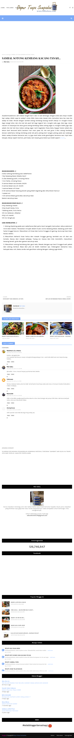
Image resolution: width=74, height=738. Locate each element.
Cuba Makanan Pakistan (10, 711)
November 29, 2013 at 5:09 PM (14, 395)
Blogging (4, 735)
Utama (52, 735)
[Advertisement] (37, 37)
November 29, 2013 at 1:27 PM (14, 381)
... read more (50, 650)
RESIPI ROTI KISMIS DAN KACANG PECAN (18, 655)
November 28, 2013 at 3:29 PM (14, 368)
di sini (62, 138)
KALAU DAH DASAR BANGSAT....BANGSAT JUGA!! (24, 633)
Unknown (10, 379)
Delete (12, 361)
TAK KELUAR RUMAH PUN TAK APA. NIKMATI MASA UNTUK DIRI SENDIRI (25, 683)
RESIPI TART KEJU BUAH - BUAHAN (60, 336)
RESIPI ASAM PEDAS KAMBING (35, 336)
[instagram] (72, 7)
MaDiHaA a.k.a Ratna (14, 351)
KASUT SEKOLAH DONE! (9, 704)
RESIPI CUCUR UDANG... (18, 617)
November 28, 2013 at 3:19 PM (14, 352)
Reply (8, 361)
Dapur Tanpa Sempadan (19, 735)
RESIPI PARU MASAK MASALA (10, 336)
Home (3, 54)
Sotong (8, 54)
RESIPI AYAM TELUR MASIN (13, 669)
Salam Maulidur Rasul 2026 (11, 690)
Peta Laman (60, 735)
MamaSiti (10, 394)
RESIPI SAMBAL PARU (12, 662)
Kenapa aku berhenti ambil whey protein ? (16, 697)
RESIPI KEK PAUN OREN (18, 625)
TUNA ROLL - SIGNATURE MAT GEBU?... (22, 610)
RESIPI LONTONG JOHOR (18, 602)
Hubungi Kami (68, 735)
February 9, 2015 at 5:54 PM (14, 409)
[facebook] (70, 7)
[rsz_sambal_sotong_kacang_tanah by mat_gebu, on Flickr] (37, 113)
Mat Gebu (7, 62)
